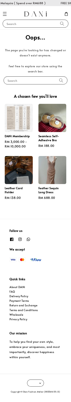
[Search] (62, 23)
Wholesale (16, 314)
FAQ (12, 291)
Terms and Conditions (23, 310)
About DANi (17, 287)
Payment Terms (19, 301)
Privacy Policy (18, 319)
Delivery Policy (18, 296)
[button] (5, 14)
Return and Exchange (23, 305)
